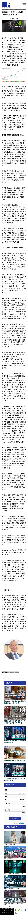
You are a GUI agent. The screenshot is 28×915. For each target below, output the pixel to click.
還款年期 (7, 810)
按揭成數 (7, 803)
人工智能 (9, 672)
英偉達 (14, 672)
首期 (6, 797)
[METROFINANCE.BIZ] (14, 4)
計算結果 (15, 818)
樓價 (6, 790)
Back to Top (13, 906)
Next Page (14, 665)
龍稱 (18, 672)
